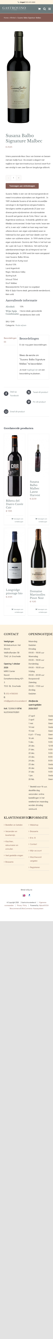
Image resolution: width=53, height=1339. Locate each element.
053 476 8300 (30, 2)
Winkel (13, 18)
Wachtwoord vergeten (35, 859)
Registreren (35, 867)
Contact (33, 844)
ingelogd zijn (32, 369)
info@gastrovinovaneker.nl (15, 701)
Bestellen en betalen (14, 824)
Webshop (34, 824)
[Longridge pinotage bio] (14, 557)
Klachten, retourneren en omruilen (11, 845)
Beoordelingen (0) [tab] (10, 340)
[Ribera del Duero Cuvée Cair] (14, 465)
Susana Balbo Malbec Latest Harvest (35, 488)
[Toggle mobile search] (44, 9)
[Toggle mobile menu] (49, 9)
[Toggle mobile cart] (39, 9)
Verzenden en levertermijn (11, 833)
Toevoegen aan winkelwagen (22, 186)
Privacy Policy (22, 905)
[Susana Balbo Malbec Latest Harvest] (38, 455)
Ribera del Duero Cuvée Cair (14, 504)
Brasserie (9, 861)
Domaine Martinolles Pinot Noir (37, 595)
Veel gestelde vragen (14, 855)
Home (6, 18)
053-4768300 (12, 693)
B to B (33, 837)
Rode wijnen (21, 325)
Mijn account (36, 850)
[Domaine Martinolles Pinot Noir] (38, 557)
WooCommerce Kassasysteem (32, 908)
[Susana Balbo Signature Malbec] (26, 78)
